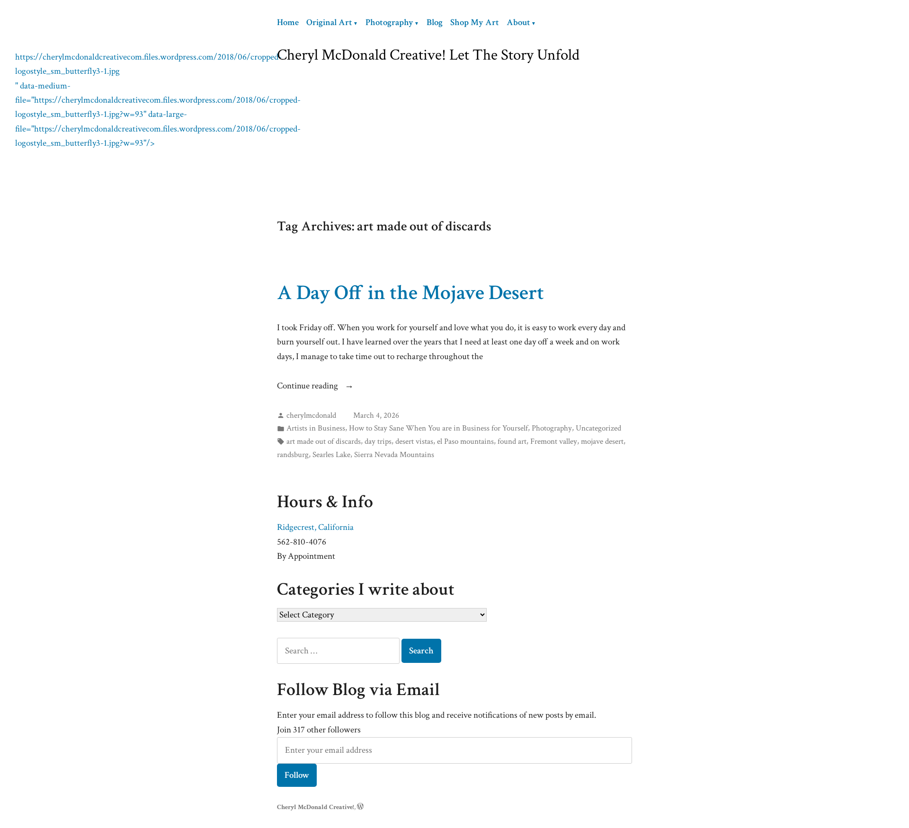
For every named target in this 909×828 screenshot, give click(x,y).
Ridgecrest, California (315, 527)
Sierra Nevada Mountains (394, 454)
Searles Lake (331, 454)
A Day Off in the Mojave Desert (410, 292)
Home (288, 22)
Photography (389, 22)
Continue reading (308, 386)
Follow (297, 775)
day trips (378, 441)
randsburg (293, 454)
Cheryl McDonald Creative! (315, 806)
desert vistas (414, 441)
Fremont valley (553, 441)
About (518, 22)
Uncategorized (598, 428)
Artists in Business (315, 428)
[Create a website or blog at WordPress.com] (360, 806)
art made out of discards (323, 441)
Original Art (329, 22)
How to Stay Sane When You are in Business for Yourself (438, 428)
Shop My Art (474, 22)
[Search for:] (339, 651)
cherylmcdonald (311, 415)
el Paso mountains (465, 441)
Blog (435, 22)
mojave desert (602, 441)
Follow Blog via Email (358, 689)
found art (512, 441)
